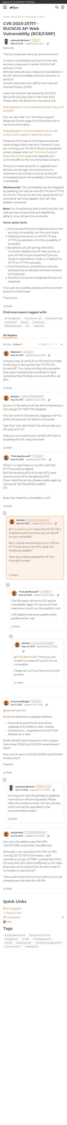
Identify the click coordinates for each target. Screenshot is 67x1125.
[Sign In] (62, 7)
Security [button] (24, 322)
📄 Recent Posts (12, 913)
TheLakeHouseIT (21, 456)
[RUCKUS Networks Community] (14, 7)
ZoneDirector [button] (38, 322)
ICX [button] (25, 939)
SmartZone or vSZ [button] (33, 318)
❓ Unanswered (33, 917)
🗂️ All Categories (12, 908)
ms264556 (17, 832)
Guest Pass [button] (38, 326)
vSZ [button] (27, 326)
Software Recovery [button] (13, 326)
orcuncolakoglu (20, 701)
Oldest (17, 344)
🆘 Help (7, 921)
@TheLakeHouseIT (21, 529)
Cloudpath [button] (11, 939)
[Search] (57, 7)
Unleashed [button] (31, 946)
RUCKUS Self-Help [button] (53, 318)
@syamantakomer (14, 710)
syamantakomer (20, 40)
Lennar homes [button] (13, 946)
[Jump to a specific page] (61, 344)
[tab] (10, 335)
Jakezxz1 (16, 352)
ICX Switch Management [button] (48, 943)
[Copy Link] (48, 43)
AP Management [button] (12, 318)
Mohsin (15, 396)
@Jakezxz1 (10, 405)
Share (7, 306)
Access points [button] (11, 322)
